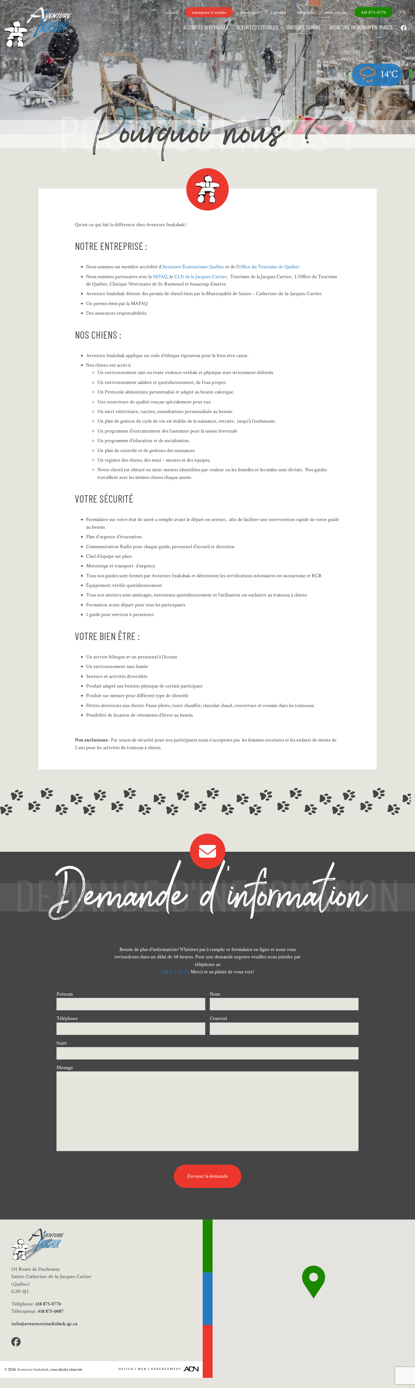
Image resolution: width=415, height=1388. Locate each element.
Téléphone (67, 1018)
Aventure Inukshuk (33, 1369)
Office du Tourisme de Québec (269, 266)
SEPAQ (160, 276)
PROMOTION (249, 13)
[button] (313, 1282)
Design (126, 1368)
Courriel (218, 1018)
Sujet (61, 1043)
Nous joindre (336, 13)
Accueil (172, 13)
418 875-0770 (373, 13)
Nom (215, 994)
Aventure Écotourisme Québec (193, 266)
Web (142, 1368)
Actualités (305, 13)
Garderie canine (304, 27)
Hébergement (166, 1368)
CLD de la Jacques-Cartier (200, 276)
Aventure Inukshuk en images (360, 27)
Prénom (64, 994)
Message (64, 1067)
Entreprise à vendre (209, 13)
